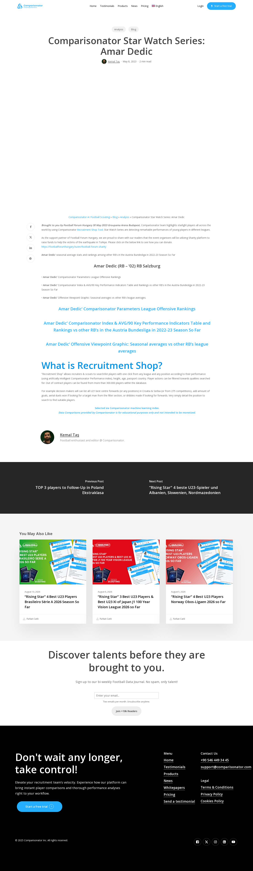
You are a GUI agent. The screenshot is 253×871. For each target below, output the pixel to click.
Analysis (118, 29)
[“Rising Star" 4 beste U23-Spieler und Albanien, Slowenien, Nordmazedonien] (189, 488)
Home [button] (168, 760)
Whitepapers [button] (174, 787)
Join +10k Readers (126, 711)
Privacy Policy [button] (212, 794)
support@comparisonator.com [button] (226, 767)
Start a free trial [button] (36, 806)
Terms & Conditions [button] (217, 787)
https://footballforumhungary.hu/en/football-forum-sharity (73, 246)
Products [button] (171, 774)
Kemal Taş (114, 61)
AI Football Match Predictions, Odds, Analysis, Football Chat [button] (178, 815)
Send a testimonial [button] (179, 801)
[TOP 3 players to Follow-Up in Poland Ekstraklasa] (63, 488)
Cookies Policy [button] (212, 801)
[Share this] (31, 227)
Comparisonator (105, 412)
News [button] (168, 781)
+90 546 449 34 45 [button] (215, 760)
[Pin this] (31, 258)
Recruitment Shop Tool (90, 229)
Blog (133, 29)
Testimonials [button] (174, 767)
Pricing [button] (169, 794)
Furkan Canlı (32, 618)
